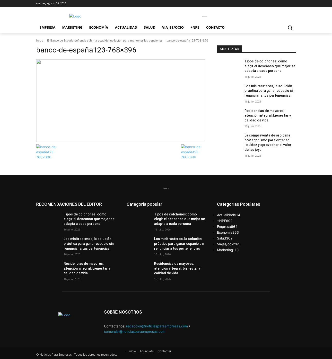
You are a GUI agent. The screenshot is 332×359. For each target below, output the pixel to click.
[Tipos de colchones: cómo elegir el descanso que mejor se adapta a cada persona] (229, 67)
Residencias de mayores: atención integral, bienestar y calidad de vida (268, 115)
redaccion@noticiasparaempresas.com (157, 326)
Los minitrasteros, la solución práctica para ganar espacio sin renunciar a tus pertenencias (270, 90)
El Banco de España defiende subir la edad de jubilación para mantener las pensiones (105, 40)
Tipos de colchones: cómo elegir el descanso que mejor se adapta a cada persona (270, 66)
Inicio (39, 40)
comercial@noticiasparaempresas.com (134, 331)
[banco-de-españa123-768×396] (120, 100)
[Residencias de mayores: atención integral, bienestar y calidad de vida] (229, 117)
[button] (290, 27)
